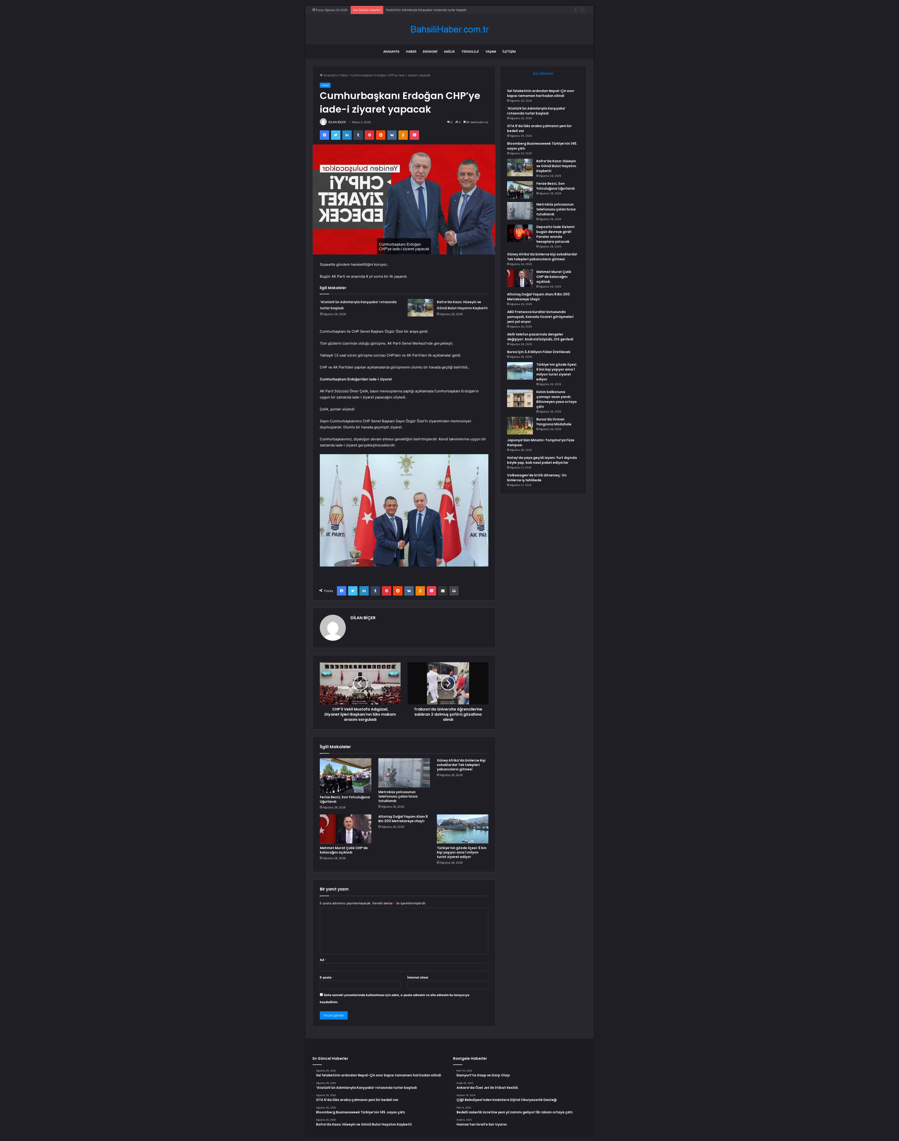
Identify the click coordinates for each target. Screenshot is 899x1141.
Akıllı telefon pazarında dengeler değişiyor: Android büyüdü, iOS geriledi (540, 337)
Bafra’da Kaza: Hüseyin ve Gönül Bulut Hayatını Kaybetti (556, 166)
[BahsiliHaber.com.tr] (449, 29)
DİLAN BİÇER (337, 122)
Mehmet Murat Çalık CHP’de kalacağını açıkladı (344, 850)
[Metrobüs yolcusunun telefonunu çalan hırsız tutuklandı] (404, 772)
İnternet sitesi (417, 977)
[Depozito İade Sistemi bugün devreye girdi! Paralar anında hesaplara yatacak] (520, 233)
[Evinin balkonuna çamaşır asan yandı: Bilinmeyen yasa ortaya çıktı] (520, 398)
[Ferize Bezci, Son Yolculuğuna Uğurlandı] (345, 775)
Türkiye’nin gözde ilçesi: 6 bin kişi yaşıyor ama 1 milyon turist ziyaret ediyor (461, 852)
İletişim (509, 51)
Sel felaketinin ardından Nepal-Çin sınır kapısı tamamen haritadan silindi (540, 93)
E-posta (327, 977)
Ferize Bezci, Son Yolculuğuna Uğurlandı (345, 799)
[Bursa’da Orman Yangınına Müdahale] (520, 425)
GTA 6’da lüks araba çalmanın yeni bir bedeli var (420, 10)
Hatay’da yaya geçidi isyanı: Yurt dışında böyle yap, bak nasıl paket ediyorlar (542, 460)
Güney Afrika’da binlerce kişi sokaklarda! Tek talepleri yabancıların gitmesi (461, 765)
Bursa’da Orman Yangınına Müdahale (553, 422)
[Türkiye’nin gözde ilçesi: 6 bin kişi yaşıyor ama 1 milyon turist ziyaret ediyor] (462, 828)
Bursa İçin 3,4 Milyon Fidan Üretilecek (538, 352)
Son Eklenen (543, 73)
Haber (411, 51)
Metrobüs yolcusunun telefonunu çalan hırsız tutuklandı (398, 796)
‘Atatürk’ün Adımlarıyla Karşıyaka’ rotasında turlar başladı (536, 111)
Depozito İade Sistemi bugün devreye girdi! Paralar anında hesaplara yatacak (555, 234)
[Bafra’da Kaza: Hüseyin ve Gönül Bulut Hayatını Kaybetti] (420, 308)
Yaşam (490, 51)
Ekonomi (430, 51)
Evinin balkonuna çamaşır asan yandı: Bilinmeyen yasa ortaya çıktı (556, 399)
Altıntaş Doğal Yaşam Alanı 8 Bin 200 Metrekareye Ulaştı (403, 818)
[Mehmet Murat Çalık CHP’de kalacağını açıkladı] (345, 828)
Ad (323, 960)
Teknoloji (470, 51)
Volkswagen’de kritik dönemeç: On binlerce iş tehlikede (537, 477)
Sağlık (449, 51)
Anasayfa (391, 51)
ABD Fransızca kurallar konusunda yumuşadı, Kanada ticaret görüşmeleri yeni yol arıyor (540, 316)
